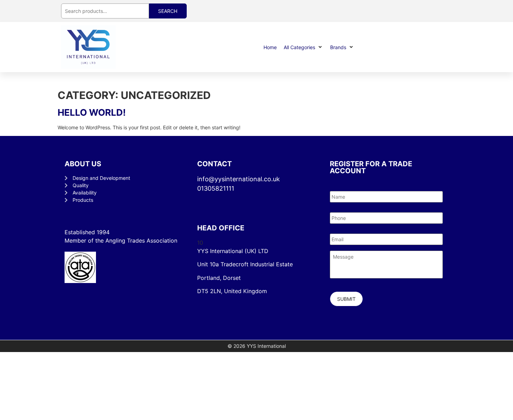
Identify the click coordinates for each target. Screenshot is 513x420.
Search (167, 11)
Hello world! (92, 112)
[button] (303, 47)
